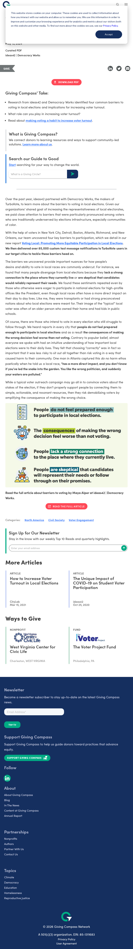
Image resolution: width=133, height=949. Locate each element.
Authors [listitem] (9, 844)
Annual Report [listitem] (13, 815)
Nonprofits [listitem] (10, 838)
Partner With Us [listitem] (14, 849)
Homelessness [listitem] (13, 893)
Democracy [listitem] (11, 882)
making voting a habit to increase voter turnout (59, 120)
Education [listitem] (10, 887)
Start (12, 164)
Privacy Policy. (110, 25)
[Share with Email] (127, 68)
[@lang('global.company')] (6, 4)
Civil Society (56, 520)
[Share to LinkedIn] (110, 68)
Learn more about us (37, 144)
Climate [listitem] (9, 877)
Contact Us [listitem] (11, 854)
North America (34, 520)
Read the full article (69, 506)
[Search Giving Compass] (118, 5)
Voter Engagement (81, 520)
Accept (109, 34)
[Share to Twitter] (119, 68)
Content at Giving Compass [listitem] (21, 810)
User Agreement (66, 943)
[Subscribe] (124, 548)
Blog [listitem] (7, 800)
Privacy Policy (66, 939)
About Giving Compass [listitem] (18, 795)
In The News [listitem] (11, 805)
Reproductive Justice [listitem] (17, 898)
